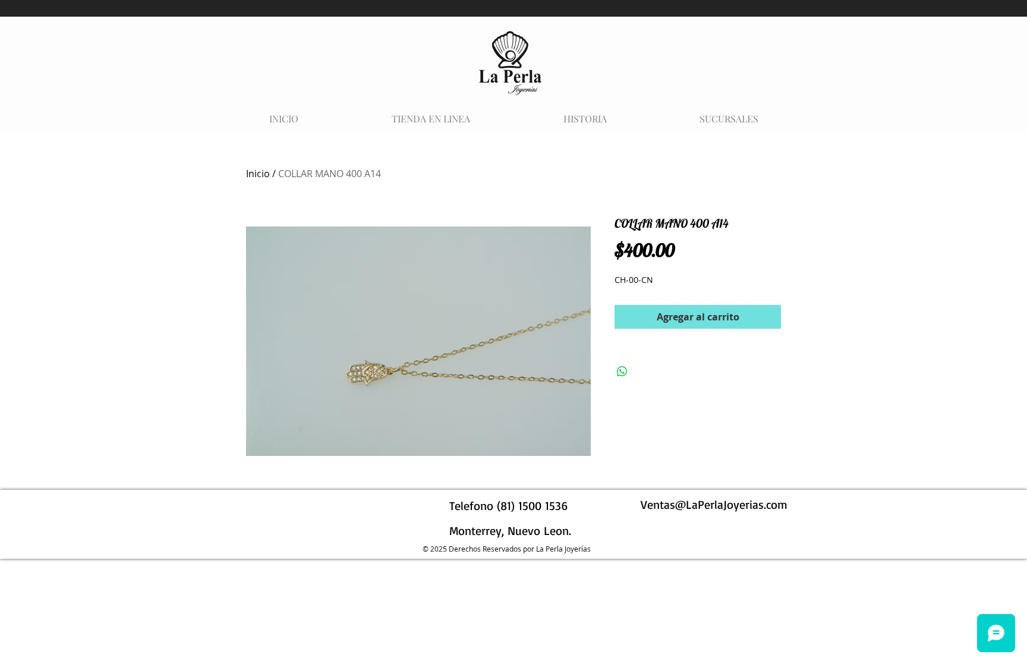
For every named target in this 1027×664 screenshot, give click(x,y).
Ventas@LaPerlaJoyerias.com (714, 504)
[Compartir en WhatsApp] (622, 371)
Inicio (258, 173)
